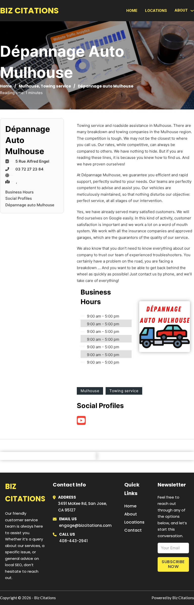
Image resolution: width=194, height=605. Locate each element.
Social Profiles (18, 198)
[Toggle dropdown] (192, 11)
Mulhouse (29, 86)
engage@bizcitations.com (85, 525)
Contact (133, 530)
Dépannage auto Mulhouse (29, 205)
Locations (156, 10)
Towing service (56, 86)
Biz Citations (29, 10)
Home (131, 10)
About (130, 514)
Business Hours (19, 192)
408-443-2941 (73, 540)
